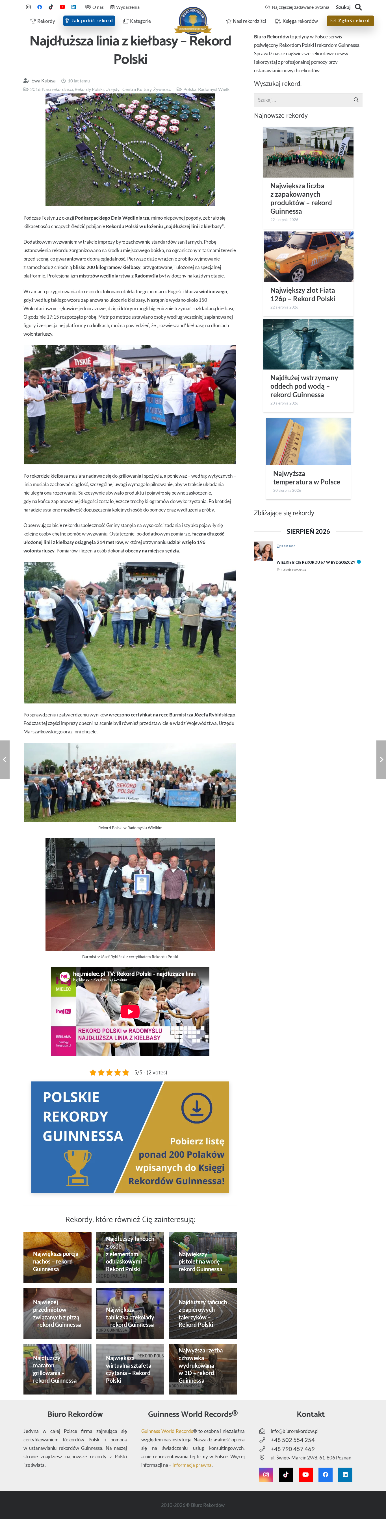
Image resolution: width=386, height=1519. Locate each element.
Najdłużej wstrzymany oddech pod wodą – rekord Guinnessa (304, 386)
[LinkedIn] (73, 7)
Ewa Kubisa (43, 81)
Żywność (162, 89)
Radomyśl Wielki (214, 89)
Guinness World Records (167, 1431)
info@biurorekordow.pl (294, 1431)
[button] (358, 7)
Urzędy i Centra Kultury (128, 89)
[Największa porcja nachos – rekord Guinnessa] (57, 1257)
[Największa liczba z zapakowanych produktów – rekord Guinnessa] (308, 152)
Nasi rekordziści (57, 89)
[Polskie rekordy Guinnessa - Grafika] (130, 1137)
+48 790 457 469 (293, 1448)
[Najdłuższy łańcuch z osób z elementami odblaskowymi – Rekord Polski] (130, 1257)
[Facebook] (39, 7)
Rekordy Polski (89, 89)
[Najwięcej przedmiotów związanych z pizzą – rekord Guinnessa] (57, 1313)
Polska (189, 89)
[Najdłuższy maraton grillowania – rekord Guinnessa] (57, 1369)
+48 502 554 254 (293, 1439)
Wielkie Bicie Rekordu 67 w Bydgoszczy (316, 562)
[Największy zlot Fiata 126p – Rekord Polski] (308, 256)
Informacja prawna (192, 1465)
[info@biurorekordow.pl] (265, 1431)
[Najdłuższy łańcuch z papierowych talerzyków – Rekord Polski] (203, 1313)
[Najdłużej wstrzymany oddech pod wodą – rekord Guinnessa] (308, 344)
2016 (35, 89)
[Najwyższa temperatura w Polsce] (308, 441)
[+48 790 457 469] (265, 1449)
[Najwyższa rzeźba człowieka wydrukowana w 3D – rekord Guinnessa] (203, 1369)
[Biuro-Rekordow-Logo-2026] (193, 21)
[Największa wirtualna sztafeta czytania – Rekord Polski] (130, 1369)
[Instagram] (28, 7)
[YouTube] (62, 7)
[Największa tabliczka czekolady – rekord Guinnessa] (130, 1313)
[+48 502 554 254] (265, 1440)
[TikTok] (51, 7)
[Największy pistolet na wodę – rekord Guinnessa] (203, 1257)
